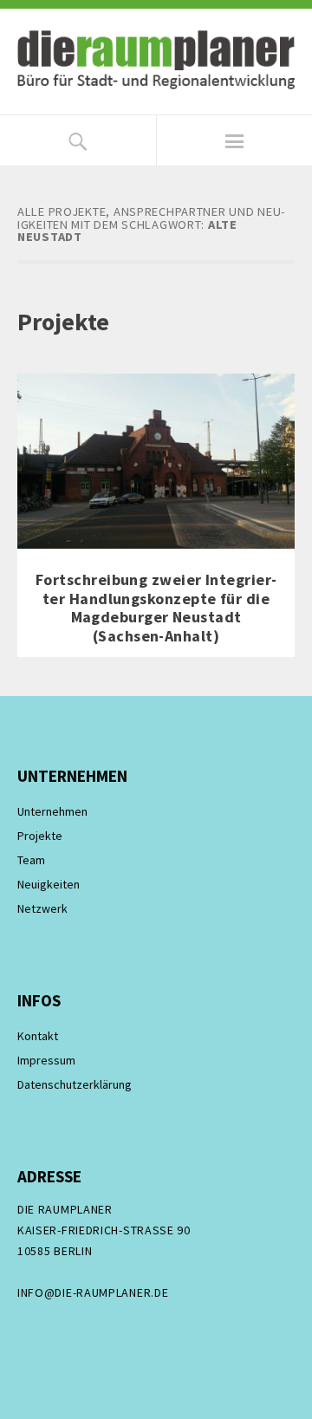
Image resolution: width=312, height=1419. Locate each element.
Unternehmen (52, 811)
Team (31, 860)
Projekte (39, 835)
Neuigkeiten (48, 884)
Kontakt (37, 1036)
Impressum (46, 1060)
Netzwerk (42, 908)
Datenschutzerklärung (74, 1084)
